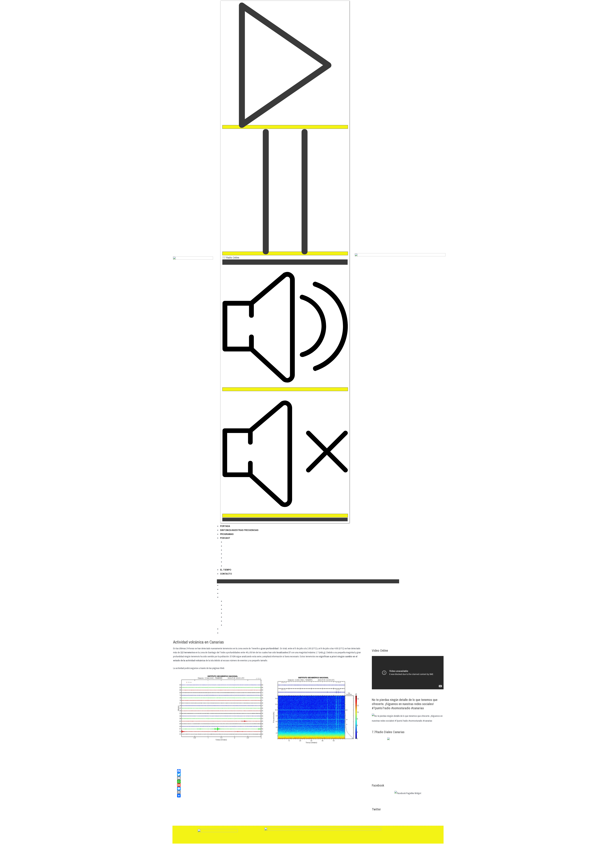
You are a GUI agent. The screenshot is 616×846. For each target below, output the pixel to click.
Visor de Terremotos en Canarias (240, 668)
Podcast (225, 538)
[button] (308, 581)
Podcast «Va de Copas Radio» (240, 565)
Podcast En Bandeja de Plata (240, 561)
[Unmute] (285, 515)
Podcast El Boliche (234, 546)
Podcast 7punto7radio (236, 542)
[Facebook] (269, 771)
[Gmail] (269, 785)
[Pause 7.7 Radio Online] (285, 253)
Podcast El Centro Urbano (238, 550)
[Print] (269, 792)
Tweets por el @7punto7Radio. (386, 817)
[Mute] (285, 389)
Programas (227, 534)
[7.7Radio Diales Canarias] (408, 757)
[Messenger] (269, 788)
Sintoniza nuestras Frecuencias (239, 530)
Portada (225, 526)
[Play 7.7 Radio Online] (285, 127)
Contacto (226, 573)
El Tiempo (225, 569)
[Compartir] (269, 795)
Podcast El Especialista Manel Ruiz (243, 557)
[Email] (269, 778)
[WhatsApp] (269, 781)
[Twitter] (269, 774)
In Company (230, 553)
